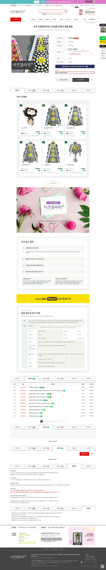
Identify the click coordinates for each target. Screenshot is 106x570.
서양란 (61, 19)
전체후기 (31, 90)
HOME (87, 22)
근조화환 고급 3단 (25, 165)
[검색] (66, 11)
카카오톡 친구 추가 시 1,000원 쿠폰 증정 (27, 527)
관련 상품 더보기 (53, 183)
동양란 (54, 19)
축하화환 (33, 19)
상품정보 (17, 90)
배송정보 (74, 90)
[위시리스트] (92, 80)
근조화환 (40, 19)
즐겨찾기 (14, 5)
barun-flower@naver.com (49, 541)
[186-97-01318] (73, 560)
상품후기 (45, 90)
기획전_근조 (93, 22)
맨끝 (64, 421)
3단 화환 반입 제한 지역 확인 (75, 54)
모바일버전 (61, 549)
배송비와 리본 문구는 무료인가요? (33, 259)
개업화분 (47, 19)
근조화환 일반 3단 (70, 128)
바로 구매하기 (80, 80)
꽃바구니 (68, 19)
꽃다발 (76, 19)
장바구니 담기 (63, 80)
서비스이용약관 (45, 549)
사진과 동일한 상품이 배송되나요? (33, 265)
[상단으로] (102, 566)
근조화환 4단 (46, 165)
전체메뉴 (15, 19)
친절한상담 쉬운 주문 (24, 5)
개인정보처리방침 (54, 549)
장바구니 (88, 5)
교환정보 (88, 90)
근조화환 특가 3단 (48, 128)
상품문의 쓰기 (84, 454)
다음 (62, 421)
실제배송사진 (92, 19)
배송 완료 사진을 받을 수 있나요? (33, 272)
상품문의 (60, 90)
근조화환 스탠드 (70, 165)
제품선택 (57, 70)
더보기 (92, 454)
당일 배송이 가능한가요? (31, 248)
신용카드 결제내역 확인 (38, 5)
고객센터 (93, 5)
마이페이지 (82, 5)
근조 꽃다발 (24, 128)
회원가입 (76, 5)
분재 (84, 19)
